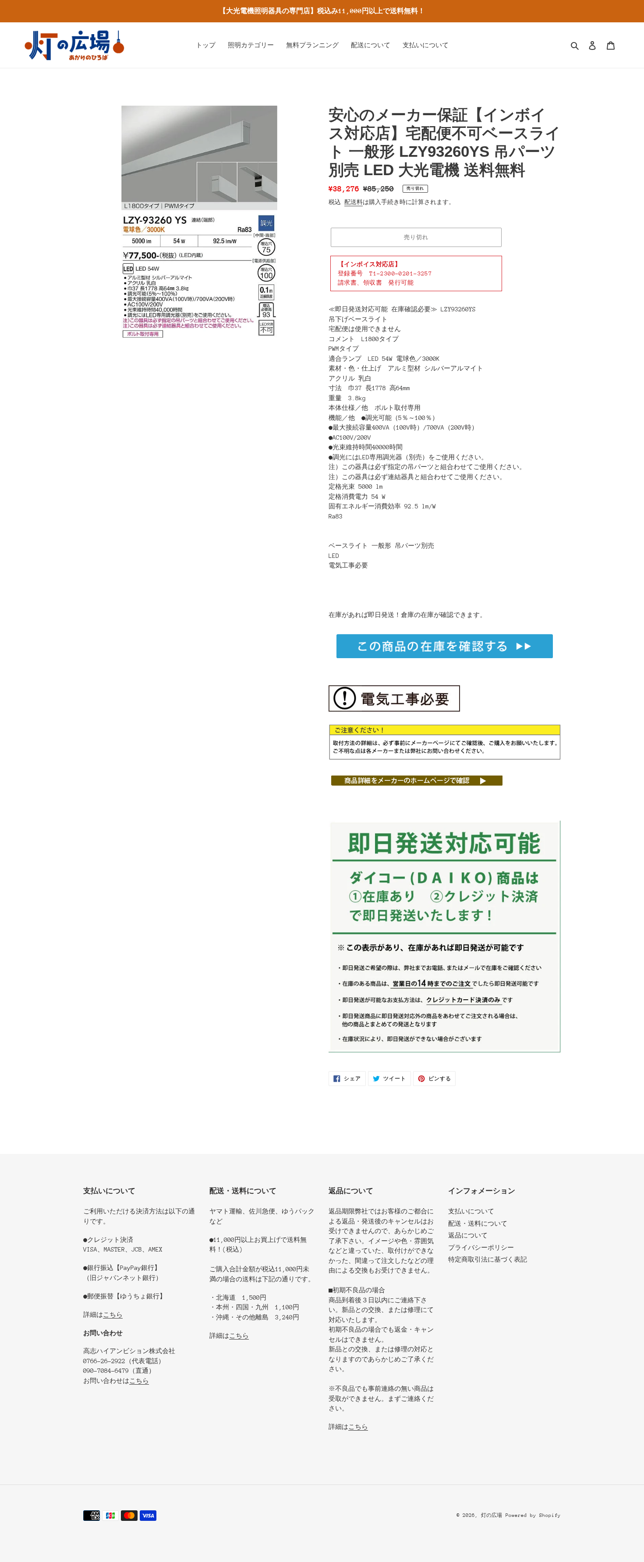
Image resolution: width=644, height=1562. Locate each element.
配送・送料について (477, 1223)
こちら (113, 1314)
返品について (468, 1235)
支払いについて (471, 1211)
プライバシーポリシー (481, 1247)
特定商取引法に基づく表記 (487, 1259)
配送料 (353, 202)
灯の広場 (491, 1515)
